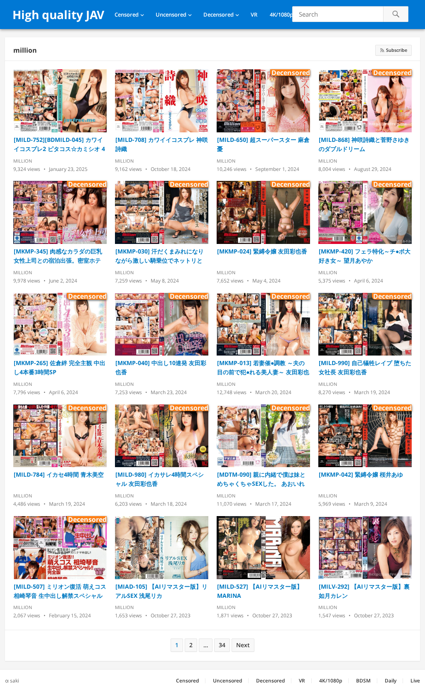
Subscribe (396, 50)
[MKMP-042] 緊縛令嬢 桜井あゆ (361, 474)
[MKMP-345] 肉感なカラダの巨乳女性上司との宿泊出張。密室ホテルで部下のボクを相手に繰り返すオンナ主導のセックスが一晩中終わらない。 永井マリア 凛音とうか (59, 256)
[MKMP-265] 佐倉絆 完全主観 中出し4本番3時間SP (59, 367)
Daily (390, 680)
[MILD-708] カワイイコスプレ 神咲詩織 (161, 144)
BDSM (363, 680)
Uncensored (171, 14)
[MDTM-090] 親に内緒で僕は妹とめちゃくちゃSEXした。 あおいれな (261, 479)
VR (254, 14)
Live (415, 680)
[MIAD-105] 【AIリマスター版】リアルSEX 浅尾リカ (161, 590)
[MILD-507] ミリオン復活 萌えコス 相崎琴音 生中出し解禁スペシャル (60, 590)
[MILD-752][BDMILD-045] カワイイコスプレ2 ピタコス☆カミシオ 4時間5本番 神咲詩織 (59, 145)
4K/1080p (281, 14)
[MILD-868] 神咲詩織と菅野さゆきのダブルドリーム (364, 144)
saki (14, 680)
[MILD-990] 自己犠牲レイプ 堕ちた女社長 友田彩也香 (365, 367)
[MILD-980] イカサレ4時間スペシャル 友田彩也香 (159, 478)
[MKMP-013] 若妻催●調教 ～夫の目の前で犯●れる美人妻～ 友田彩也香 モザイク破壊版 (263, 368)
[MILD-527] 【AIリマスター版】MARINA (260, 590)
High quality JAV (58, 14)
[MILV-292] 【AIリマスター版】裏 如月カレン (364, 590)
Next (243, 645)
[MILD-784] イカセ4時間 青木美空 (59, 474)
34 (222, 645)
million (25, 50)
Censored (127, 14)
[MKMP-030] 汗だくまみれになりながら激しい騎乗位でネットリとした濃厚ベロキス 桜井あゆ (159, 256)
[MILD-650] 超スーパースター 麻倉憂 (263, 144)
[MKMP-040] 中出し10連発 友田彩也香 (160, 367)
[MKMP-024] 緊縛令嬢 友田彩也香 (262, 251)
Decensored (218, 14)
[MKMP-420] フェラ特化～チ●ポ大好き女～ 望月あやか (364, 255)
